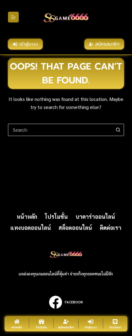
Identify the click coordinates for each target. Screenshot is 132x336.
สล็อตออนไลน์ (75, 227)
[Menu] (13, 17)
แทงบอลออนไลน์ (30, 227)
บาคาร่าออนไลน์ (95, 216)
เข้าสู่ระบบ (28, 44)
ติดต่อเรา (110, 227)
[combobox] (60, 130)
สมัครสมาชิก (107, 44)
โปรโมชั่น (56, 216)
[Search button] (118, 130)
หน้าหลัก (27, 216)
